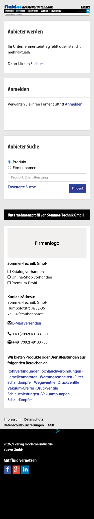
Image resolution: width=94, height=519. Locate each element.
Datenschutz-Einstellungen (24, 425)
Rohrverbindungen (24, 371)
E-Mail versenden (26, 323)
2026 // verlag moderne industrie (28, 444)
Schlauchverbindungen (61, 371)
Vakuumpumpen (55, 394)
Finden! (77, 188)
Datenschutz (33, 419)
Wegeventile (44, 382)
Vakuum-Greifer (21, 388)
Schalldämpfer (20, 400)
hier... (40, 64)
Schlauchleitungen (23, 394)
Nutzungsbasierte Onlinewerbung (29, 431)
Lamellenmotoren (23, 377)
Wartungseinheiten (56, 377)
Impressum (12, 419)
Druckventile (68, 382)
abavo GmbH (13, 450)
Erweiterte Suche (22, 187)
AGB (51, 425)
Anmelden (73, 104)
